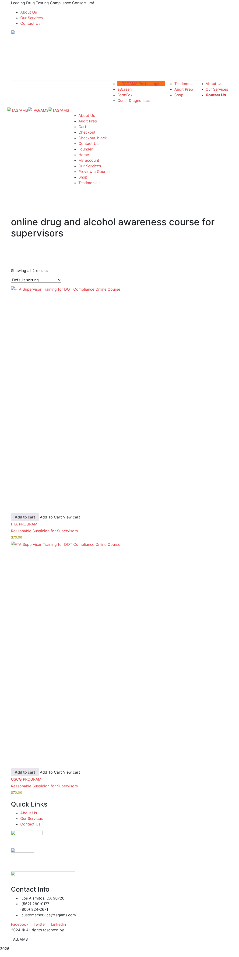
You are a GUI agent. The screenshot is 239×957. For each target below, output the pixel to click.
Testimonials (89, 182)
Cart (82, 126)
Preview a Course (93, 171)
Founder (85, 149)
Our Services (31, 17)
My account (88, 160)
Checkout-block (92, 138)
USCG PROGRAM (26, 779)
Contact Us (30, 23)
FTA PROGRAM (24, 524)
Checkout (86, 132)
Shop (83, 177)
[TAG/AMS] (17, 109)
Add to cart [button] (25, 517)
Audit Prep (87, 121)
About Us (28, 12)
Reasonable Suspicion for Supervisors (44, 530)
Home (83, 154)
